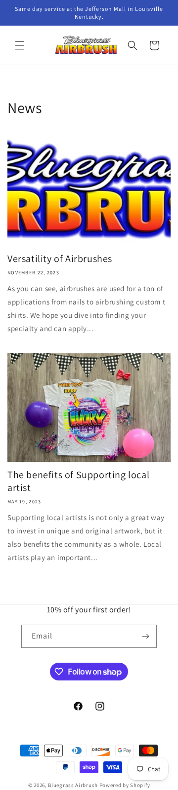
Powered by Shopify (124, 785)
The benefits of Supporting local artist (78, 481)
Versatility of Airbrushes (59, 258)
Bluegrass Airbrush (73, 785)
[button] (20, 45)
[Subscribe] (145, 636)
